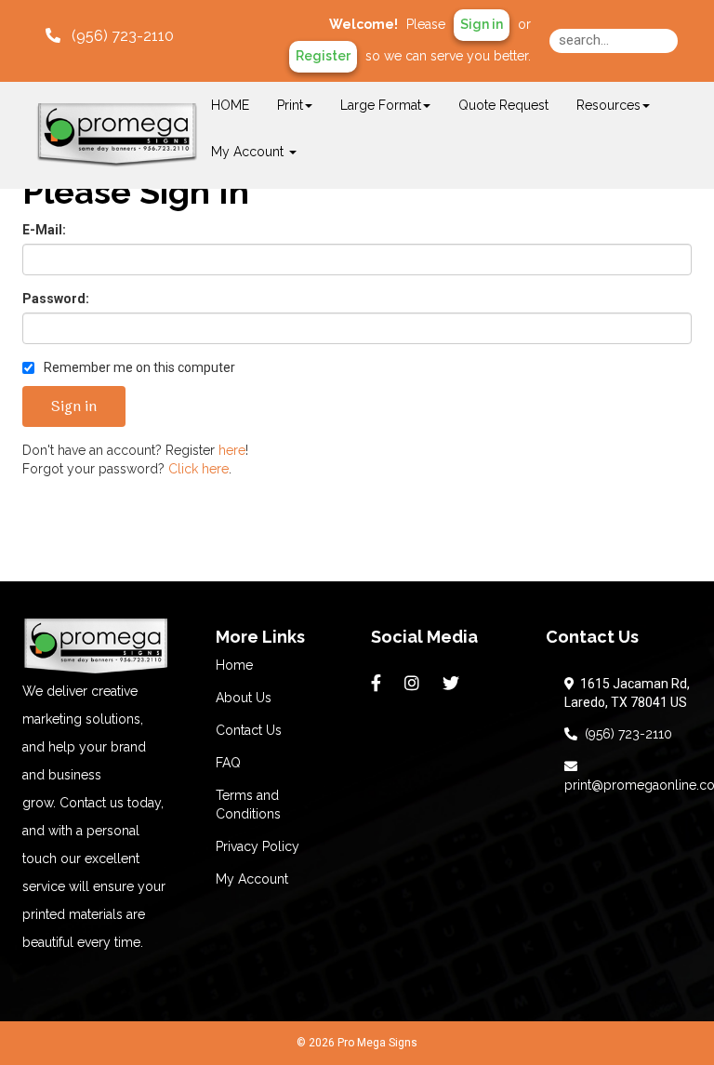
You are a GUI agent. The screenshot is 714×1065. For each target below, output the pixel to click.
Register (323, 55)
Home (234, 665)
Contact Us (249, 730)
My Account (252, 879)
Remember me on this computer (138, 367)
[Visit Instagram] (414, 683)
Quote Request (503, 105)
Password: (55, 298)
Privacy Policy (257, 846)
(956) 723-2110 (624, 733)
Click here (198, 468)
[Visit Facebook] (378, 683)
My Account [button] (249, 151)
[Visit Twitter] (453, 683)
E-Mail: (44, 229)
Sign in (481, 24)
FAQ (228, 762)
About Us (243, 697)
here (231, 450)
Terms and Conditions (248, 804)
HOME (230, 105)
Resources (608, 105)
